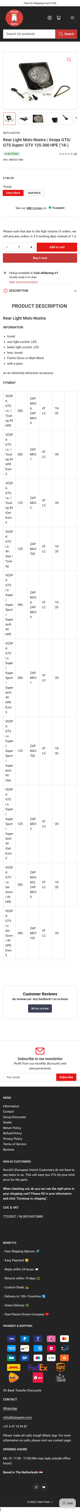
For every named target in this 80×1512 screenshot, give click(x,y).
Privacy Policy (12, 1139)
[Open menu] (72, 17)
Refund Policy (12, 1133)
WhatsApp (10, 1408)
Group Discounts (14, 1117)
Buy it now (40, 258)
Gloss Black (13, 192)
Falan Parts (43, 1501)
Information (11, 1106)
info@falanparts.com (17, 1417)
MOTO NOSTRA (11, 133)
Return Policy (12, 1128)
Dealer (7, 1122)
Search (69, 34)
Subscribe (66, 1077)
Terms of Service (14, 1144)
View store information (23, 282)
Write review (40, 1008)
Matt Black (34, 192)
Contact (8, 1111)
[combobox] (40, 33)
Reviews (8, 1149)
